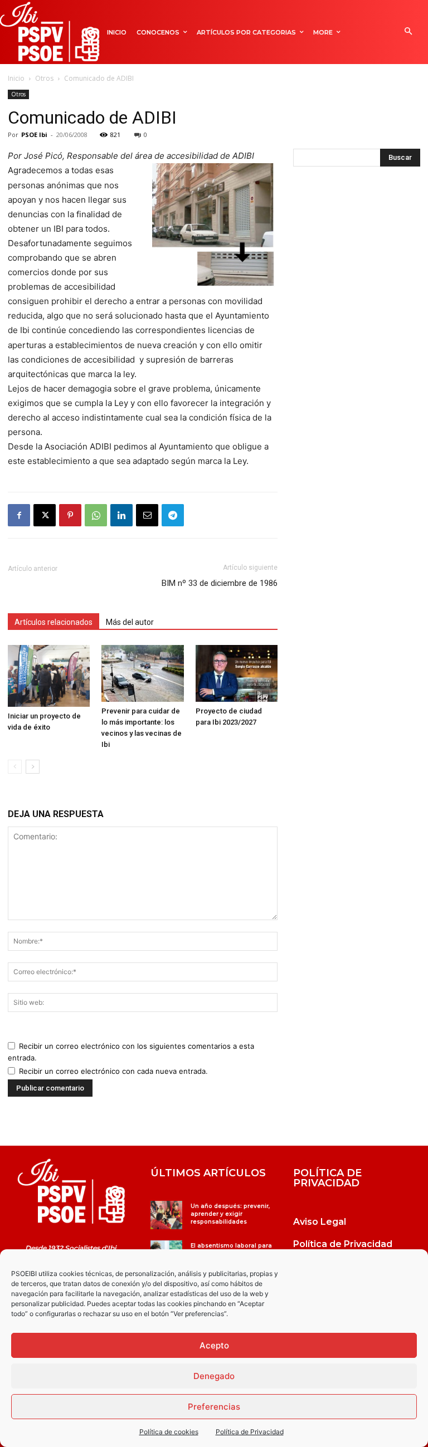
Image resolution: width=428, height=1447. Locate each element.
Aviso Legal (319, 1221)
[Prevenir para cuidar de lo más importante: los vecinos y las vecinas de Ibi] (142, 673)
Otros (44, 78)
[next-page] (33, 767)
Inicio (16, 78)
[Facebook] (19, 515)
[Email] (147, 515)
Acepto (214, 1345)
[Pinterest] (70, 515)
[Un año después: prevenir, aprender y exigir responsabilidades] (166, 1215)
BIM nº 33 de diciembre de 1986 (220, 583)
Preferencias (214, 1406)
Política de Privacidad (250, 1432)
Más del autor (130, 622)
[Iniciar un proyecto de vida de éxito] (49, 675)
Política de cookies (168, 1432)
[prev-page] (15, 767)
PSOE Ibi (34, 134)
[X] (44, 515)
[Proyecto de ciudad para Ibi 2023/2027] (237, 673)
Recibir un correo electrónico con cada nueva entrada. (113, 1071)
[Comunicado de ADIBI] (71, 1191)
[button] (408, 32)
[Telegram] (173, 515)
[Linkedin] (121, 515)
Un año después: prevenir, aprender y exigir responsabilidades (230, 1213)
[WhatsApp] (96, 515)
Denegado (214, 1376)
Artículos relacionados (53, 622)
